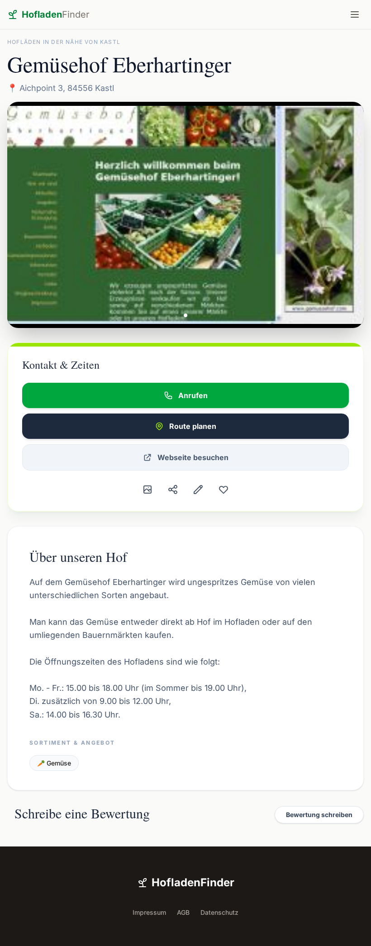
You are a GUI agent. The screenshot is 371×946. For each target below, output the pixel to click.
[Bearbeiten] (198, 489)
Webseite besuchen (192, 457)
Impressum (149, 912)
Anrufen (193, 395)
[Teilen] (173, 489)
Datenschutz (219, 912)
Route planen (192, 426)
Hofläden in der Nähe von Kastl (63, 41)
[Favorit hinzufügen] (223, 489)
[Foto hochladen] (147, 489)
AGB (183, 912)
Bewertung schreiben (319, 814)
